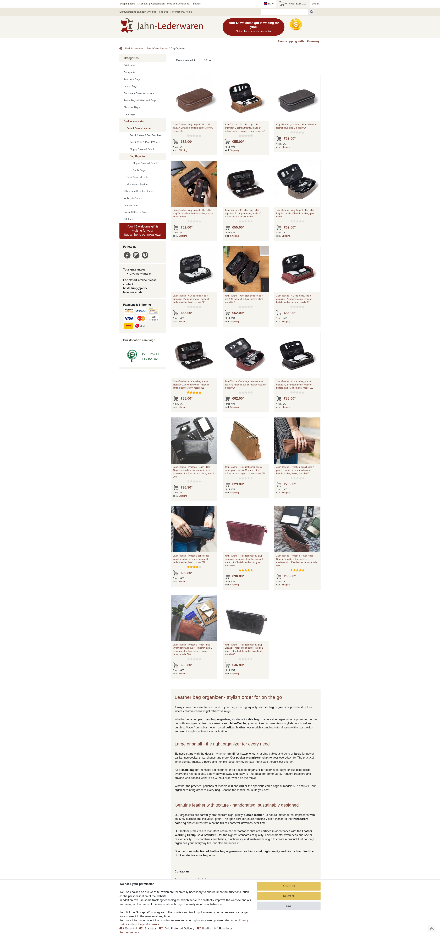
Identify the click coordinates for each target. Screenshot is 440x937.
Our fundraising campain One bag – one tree (143, 11)
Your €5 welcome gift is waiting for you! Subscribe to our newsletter (142, 230)
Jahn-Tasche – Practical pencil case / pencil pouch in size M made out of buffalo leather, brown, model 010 (295, 470)
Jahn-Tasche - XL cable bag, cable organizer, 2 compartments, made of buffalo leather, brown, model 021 (243, 213)
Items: (295, 3)
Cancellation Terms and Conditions (170, 3)
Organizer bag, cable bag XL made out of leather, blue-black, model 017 (296, 126)
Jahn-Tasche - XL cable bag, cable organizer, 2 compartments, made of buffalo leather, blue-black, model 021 (294, 384)
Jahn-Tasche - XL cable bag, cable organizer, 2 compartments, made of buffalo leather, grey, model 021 (191, 384)
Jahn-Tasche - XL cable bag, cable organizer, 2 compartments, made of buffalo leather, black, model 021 (191, 299)
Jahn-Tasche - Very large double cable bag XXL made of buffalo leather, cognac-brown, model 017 (193, 213)
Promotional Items (182, 11)
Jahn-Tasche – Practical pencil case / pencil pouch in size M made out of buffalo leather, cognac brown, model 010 (245, 470)
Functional (225, 928)
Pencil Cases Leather (157, 48)
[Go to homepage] (120, 48)
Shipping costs (127, 3)
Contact (143, 3)
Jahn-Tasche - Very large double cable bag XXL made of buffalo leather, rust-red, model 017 (245, 384)
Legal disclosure (148, 924)
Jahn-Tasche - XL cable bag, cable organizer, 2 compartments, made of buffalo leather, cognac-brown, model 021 (245, 127)
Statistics (151, 928)
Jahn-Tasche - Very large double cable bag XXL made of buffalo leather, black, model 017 (244, 299)
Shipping (183, 150)
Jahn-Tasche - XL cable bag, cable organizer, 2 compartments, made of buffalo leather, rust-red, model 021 (294, 299)
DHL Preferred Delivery (179, 928)
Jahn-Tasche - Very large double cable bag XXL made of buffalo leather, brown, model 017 (193, 127)
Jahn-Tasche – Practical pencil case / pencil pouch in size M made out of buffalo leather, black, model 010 (192, 559)
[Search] (311, 12)
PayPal (206, 928)
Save (289, 905)
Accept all (289, 886)
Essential (131, 928)
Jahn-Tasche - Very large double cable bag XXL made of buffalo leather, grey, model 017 (295, 213)
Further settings (129, 932)
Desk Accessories (134, 48)
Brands (197, 3)
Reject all (289, 895)
